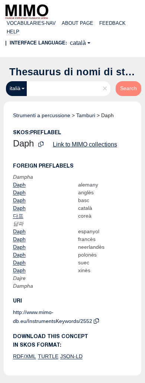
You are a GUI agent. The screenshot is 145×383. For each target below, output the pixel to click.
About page (77, 23)
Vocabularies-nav (31, 23)
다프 (18, 216)
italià (15, 88)
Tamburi (85, 115)
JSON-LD (71, 356)
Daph (19, 185)
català (78, 43)
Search (128, 88)
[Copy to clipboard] (41, 144)
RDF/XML (24, 356)
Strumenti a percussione (41, 115)
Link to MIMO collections (85, 144)
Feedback (112, 23)
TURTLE (48, 356)
